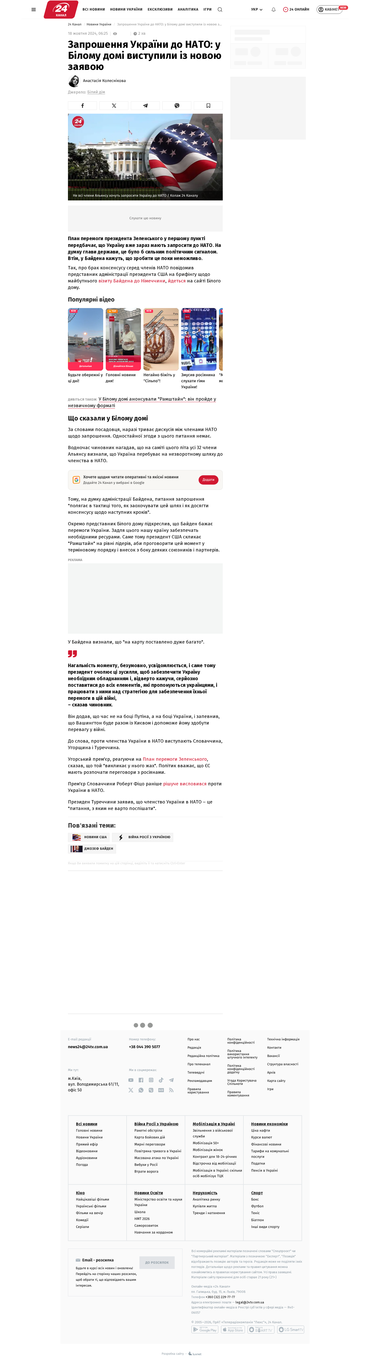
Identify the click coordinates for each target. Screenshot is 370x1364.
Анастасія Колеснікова (104, 81)
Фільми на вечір (89, 1213)
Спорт (257, 1192)
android (204, 1329)
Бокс (255, 1199)
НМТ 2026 (142, 1219)
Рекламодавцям (200, 1081)
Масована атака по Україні (156, 1158)
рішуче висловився (185, 784)
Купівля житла (205, 1206)
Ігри (207, 9)
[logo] (61, 9)
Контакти (274, 1047)
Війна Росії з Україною (156, 1124)
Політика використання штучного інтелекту (242, 1054)
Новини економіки (269, 1124)
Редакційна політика (203, 1056)
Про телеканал (199, 1064)
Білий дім (96, 92)
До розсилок (157, 1263)
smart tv (261, 1329)
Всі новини (94, 9)
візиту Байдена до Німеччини (131, 281)
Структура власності (283, 1064)
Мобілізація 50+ (206, 1143)
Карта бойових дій (149, 1137)
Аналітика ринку (206, 1199)
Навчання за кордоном (153, 1232)
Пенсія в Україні (264, 1170)
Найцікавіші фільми (92, 1199)
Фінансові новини (266, 1144)
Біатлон (257, 1220)
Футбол (257, 1206)
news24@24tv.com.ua (88, 1047)
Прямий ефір (87, 1144)
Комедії (82, 1220)
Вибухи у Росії (146, 1165)
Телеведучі (196, 1072)
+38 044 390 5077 (144, 1047)
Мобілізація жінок (208, 1150)
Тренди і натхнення (209, 1213)
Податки (258, 1163)
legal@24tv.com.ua (250, 1302)
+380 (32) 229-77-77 (220, 1297)
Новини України (126, 9)
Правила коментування (238, 1094)
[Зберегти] (208, 106)
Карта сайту (276, 1081)
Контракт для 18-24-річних (215, 1157)
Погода (82, 1165)
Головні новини (89, 1130)
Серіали (82, 1227)
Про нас (194, 1039)
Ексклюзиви (160, 9)
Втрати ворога (146, 1171)
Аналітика (188, 9)
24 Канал (75, 24)
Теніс (255, 1213)
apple (233, 1329)
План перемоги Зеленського (174, 759)
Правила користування (198, 1091)
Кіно (80, 1192)
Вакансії (273, 1056)
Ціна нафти (260, 1130)
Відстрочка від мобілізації (214, 1163)
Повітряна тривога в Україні (157, 1151)
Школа (139, 1212)
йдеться (177, 281)
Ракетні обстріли (148, 1130)
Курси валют (261, 1137)
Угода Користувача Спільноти (241, 1082)
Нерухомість (205, 1192)
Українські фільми (91, 1206)
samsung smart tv (290, 1329)
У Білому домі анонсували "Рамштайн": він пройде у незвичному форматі (142, 402)
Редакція (194, 1047)
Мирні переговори (149, 1144)
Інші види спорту (265, 1227)
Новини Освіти (148, 1192)
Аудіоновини (86, 1158)
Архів (271, 1072)
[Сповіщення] (273, 9)
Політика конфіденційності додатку (241, 1069)
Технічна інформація (283, 1039)
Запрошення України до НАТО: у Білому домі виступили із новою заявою (169, 24)
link (131, 1080)
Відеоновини (87, 1151)
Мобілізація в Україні (214, 1124)
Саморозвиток (146, 1225)
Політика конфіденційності (241, 1041)
